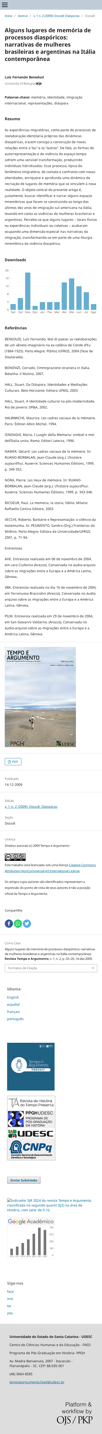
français (13, 1011)
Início (8, 16)
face (10, 1291)
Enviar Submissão (23, 1180)
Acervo (23, 16)
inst (10, 1298)
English (13, 997)
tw (9, 1306)
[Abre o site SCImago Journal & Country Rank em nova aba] (51, 1210)
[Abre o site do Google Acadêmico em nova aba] (31, 1257)
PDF (14, 762)
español (13, 1004)
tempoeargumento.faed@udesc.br (37, 1382)
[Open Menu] (4, 5)
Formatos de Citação (22, 968)
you (10, 1313)
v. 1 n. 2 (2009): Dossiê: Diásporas (56, 16)
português (15, 1018)
